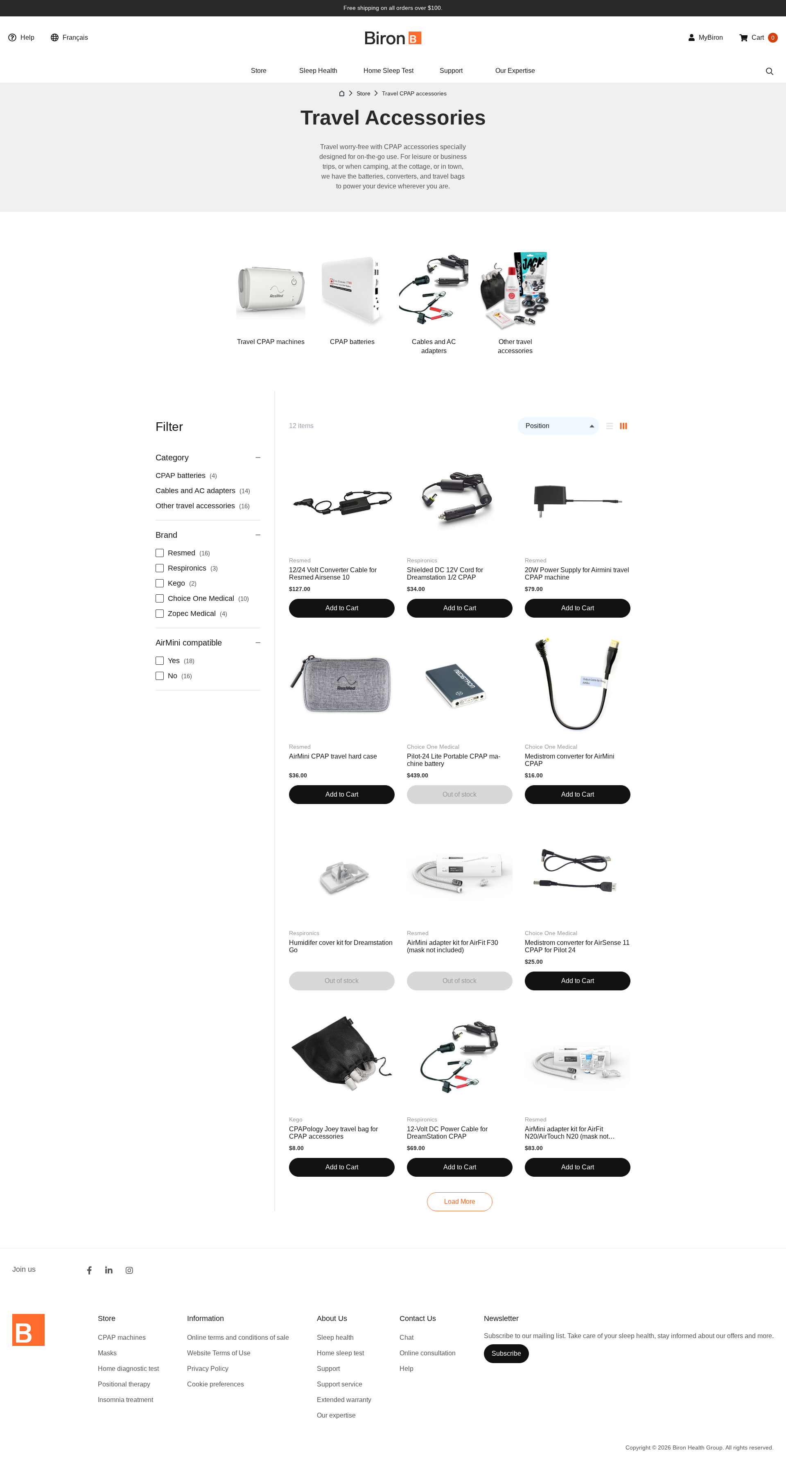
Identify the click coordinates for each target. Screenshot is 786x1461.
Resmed (191, 553)
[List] (610, 426)
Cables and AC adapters (434, 346)
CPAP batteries (352, 341)
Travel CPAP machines (271, 341)
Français (75, 37)
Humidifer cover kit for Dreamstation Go (341, 946)
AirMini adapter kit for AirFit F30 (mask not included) (452, 946)
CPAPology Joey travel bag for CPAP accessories (333, 1133)
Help (27, 37)
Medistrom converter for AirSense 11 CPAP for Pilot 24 (577, 946)
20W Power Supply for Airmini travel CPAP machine (577, 573)
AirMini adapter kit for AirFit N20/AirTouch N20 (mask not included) (566, 1133)
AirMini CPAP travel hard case (333, 756)
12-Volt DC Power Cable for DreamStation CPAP (447, 1133)
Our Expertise (515, 70)
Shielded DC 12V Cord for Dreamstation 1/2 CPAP (445, 573)
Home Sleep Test (388, 70)
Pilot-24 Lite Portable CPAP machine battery (453, 760)
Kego (184, 583)
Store (363, 93)
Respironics (195, 568)
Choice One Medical (211, 598)
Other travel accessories (515, 346)
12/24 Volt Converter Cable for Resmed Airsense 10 (333, 573)
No (182, 676)
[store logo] (393, 37)
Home (342, 93)
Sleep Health (318, 70)
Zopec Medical (200, 613)
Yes (183, 661)
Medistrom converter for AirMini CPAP (569, 760)
